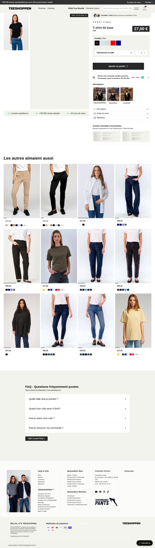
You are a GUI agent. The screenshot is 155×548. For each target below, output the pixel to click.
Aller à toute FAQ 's (36, 438)
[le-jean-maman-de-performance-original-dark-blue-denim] (81, 290)
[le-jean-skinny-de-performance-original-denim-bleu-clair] (49, 354)
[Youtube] (96, 492)
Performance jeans (74, 479)
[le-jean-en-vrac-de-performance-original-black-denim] (120, 225)
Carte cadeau (72, 486)
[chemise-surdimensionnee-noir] (83, 225)
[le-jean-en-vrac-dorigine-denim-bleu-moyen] (123, 225)
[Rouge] (113, 43)
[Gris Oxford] (107, 43)
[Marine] (118, 43)
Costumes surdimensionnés (77, 504)
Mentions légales (44, 496)
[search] (130, 8)
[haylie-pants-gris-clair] (19, 225)
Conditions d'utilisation (46, 498)
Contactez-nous (100, 475)
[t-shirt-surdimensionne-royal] (51, 290)
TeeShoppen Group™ (29, 545)
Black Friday (42, 511)
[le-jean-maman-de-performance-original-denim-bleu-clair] (86, 290)
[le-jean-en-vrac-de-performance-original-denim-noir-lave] (125, 225)
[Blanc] (123, 43)
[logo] (20, 8)
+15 (62, 290)
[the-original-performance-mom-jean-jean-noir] (83, 290)
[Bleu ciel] (102, 43)
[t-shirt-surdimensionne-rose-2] (59, 290)
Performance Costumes (75, 484)
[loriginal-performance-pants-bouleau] (9, 225)
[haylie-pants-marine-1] (16, 225)
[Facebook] (100, 492)
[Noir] (97, 43)
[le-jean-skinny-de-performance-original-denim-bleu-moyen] (51, 354)
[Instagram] (104, 492)
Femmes (51, 8)
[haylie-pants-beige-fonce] (14, 225)
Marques (41, 484)
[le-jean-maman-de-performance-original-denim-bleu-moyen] (88, 290)
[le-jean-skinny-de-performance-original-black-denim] (46, 354)
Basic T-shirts (72, 475)
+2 (24, 225)
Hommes (42, 8)
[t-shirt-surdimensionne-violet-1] (49, 290)
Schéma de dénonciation (47, 507)
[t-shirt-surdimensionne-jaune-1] (44, 290)
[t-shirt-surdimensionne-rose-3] (54, 290)
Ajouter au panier (116, 66)
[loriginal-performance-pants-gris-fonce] (21, 225)
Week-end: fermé (101, 482)
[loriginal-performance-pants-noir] (11, 225)
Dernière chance (92, 8)
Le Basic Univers (44, 509)
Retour (40, 477)
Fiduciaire (84, 523)
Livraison (41, 479)
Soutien (148, 2)
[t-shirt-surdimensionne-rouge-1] (56, 290)
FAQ (39, 475)
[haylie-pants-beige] (6, 225)
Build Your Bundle (76, 8)
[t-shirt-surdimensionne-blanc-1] (46, 290)
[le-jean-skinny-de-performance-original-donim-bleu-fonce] (44, 354)
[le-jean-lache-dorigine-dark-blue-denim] (118, 225)
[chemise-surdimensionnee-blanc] (81, 225)
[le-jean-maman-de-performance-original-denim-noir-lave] (91, 290)
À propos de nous (134, 2)
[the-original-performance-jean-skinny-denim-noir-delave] (54, 354)
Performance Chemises (75, 477)
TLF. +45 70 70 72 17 (102, 484)
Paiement (41, 482)
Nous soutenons (44, 504)
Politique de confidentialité (47, 500)
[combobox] (116, 8)
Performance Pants (74, 482)
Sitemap (41, 502)
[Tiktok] (108, 492)
